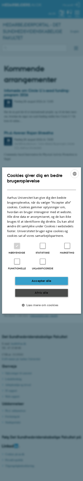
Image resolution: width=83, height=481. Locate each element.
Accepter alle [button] (41, 281)
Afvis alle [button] (41, 293)
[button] (41, 305)
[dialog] (41, 240)
